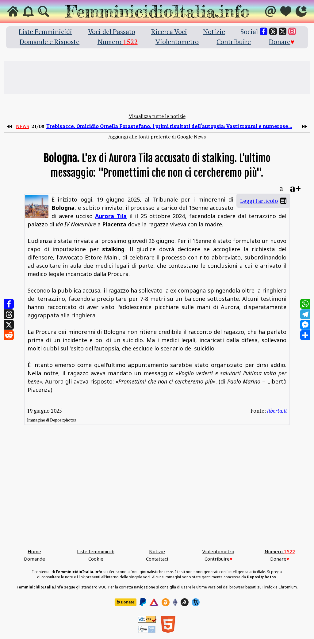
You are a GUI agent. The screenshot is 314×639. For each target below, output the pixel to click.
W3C (102, 587)
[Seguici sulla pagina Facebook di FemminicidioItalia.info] (263, 31)
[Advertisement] (157, 77)
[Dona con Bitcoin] (166, 602)
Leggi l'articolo (259, 200)
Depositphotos (261, 577)
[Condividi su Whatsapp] (305, 304)
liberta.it (277, 410)
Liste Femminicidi (45, 31)
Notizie (214, 31)
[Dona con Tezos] (196, 602)
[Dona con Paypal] (143, 602)
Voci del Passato (111, 31)
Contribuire (233, 41)
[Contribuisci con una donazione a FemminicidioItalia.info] (285, 11)
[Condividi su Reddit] (9, 335)
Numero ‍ (118, 41)
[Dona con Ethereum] (175, 602)
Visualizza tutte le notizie (157, 116)
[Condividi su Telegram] (305, 314)
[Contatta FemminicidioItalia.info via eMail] (270, 11)
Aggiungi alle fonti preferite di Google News (157, 136)
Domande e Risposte (49, 41)
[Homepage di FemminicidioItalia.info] (157, 11)
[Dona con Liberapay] (125, 602)
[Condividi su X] (9, 325)
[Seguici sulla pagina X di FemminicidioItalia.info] (282, 31)
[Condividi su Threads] (9, 314)
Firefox (268, 587)
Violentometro (177, 41)
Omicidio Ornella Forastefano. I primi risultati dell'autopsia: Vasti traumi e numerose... (169, 126)
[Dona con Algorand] (185, 602)
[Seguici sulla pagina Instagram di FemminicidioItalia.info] (292, 31)
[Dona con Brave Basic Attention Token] (154, 602)
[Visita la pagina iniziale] (12, 11)
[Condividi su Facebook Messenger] (305, 325)
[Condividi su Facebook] (9, 304)
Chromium (287, 587)
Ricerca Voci (169, 31)
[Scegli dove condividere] (305, 335)
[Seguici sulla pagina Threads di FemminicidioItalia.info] (273, 31)
